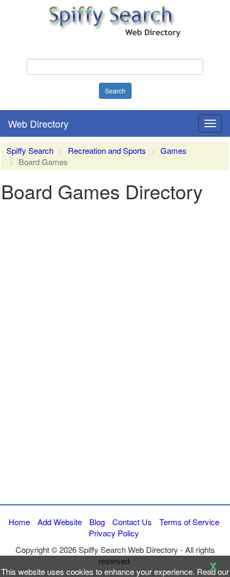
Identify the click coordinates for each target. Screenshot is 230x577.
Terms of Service (189, 521)
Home (19, 521)
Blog (97, 521)
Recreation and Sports (107, 150)
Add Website (59, 521)
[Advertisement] (115, 379)
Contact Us (132, 521)
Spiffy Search (29, 150)
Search (115, 90)
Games (173, 150)
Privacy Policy (114, 533)
